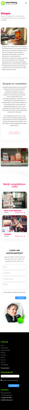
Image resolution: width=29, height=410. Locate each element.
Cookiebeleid (4, 364)
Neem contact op (14, 133)
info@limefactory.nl (7, 400)
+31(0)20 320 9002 (6, 397)
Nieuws (3, 357)
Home (2, 345)
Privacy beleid (5, 368)
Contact (3, 362)
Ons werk (3, 355)
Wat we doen (4, 348)
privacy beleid (21, 292)
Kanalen (3, 352)
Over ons (3, 360)
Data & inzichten (5, 350)
